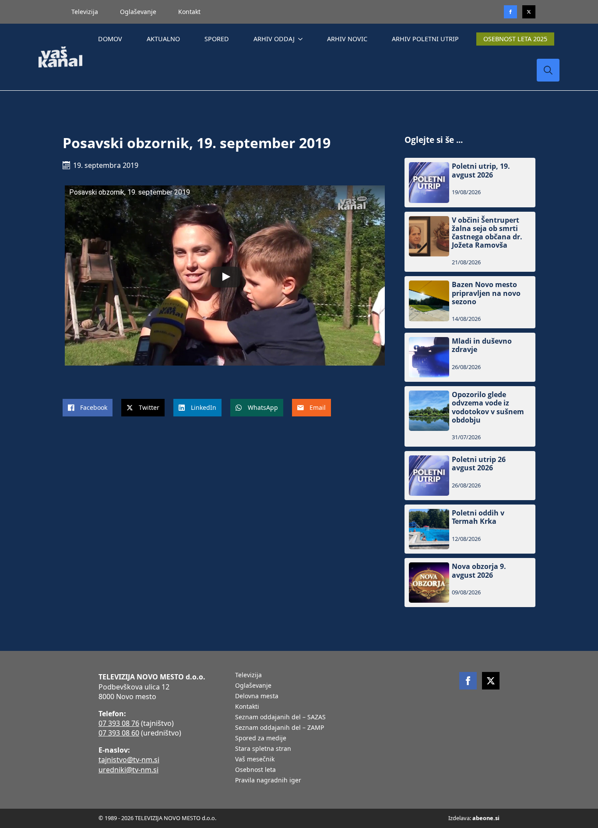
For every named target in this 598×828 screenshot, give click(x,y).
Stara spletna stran (263, 749)
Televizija (84, 11)
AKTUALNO (163, 39)
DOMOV (110, 39)
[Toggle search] (548, 70)
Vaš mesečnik (254, 759)
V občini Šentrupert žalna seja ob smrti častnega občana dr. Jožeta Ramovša (487, 233)
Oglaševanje (138, 11)
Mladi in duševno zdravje (482, 345)
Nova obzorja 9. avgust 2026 (479, 570)
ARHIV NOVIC (347, 39)
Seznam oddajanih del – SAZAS (280, 717)
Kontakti (247, 707)
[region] (114, 759)
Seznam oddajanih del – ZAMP (279, 728)
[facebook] (468, 680)
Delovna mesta (256, 696)
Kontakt (189, 11)
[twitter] (528, 11)
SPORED (216, 39)
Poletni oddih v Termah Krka (478, 517)
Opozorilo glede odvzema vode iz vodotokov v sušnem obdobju (488, 407)
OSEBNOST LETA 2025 (515, 39)
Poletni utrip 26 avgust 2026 (479, 463)
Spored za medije (260, 738)
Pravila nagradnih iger (268, 780)
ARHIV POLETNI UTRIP (425, 39)
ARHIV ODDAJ (274, 39)
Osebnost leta (255, 770)
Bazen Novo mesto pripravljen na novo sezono (486, 293)
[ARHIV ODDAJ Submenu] (302, 39)
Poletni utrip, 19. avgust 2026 (481, 170)
